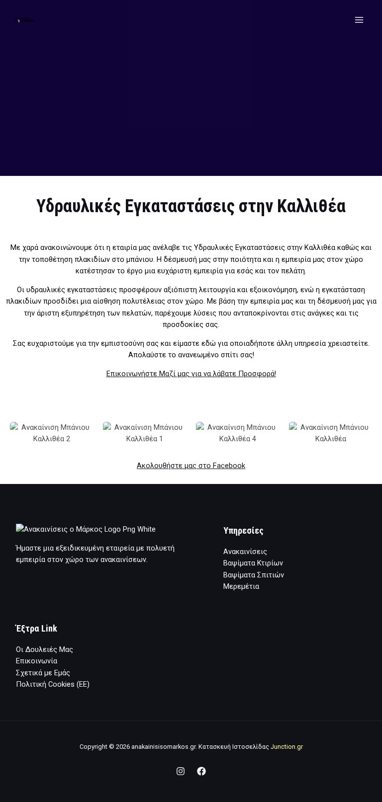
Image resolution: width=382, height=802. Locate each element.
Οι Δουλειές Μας (44, 649)
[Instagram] (180, 771)
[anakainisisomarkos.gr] (24, 20)
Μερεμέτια (241, 586)
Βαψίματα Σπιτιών (253, 574)
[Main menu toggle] (359, 19)
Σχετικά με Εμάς (43, 672)
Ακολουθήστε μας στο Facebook (191, 465)
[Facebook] (201, 771)
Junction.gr (287, 746)
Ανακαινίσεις (245, 551)
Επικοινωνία (36, 660)
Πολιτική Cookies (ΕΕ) (53, 684)
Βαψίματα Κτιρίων (253, 563)
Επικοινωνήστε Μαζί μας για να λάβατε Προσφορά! (191, 373)
